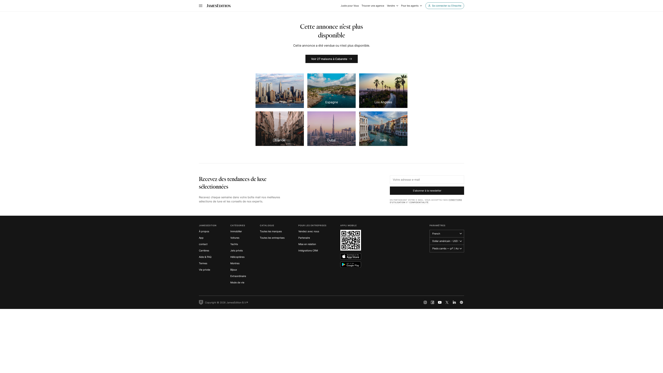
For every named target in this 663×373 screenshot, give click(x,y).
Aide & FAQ (205, 256)
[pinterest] (461, 302)
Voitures (234, 237)
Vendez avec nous (308, 231)
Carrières (204, 250)
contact (203, 244)
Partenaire (304, 237)
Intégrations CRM (308, 250)
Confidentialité (419, 202)
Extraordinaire (238, 276)
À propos (204, 231)
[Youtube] (439, 302)
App (201, 237)
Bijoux (233, 269)
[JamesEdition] (218, 5)
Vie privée (204, 269)
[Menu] (200, 5)
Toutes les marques (271, 231)
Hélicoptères (237, 256)
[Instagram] (425, 302)
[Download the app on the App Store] (350, 256)
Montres (234, 263)
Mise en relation (307, 244)
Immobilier (236, 231)
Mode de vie (237, 282)
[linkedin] (454, 302)
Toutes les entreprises (272, 237)
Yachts (234, 244)
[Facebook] (432, 302)
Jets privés (236, 250)
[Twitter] (447, 302)
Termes (203, 263)
